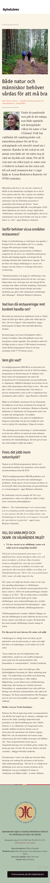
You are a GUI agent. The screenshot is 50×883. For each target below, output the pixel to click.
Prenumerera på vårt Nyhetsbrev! (28, 874)
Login (45, 866)
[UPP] (4, 791)
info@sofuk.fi (20, 843)
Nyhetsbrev (11, 9)
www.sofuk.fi (30, 843)
